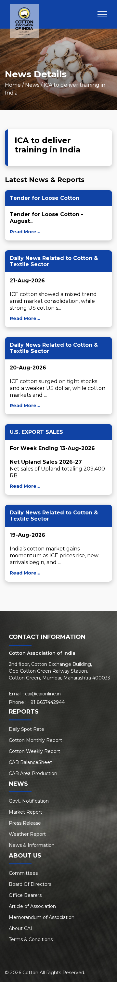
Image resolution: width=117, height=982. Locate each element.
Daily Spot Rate (26, 729)
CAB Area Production (33, 773)
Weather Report (27, 834)
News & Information (32, 845)
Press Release (25, 823)
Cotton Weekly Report (34, 751)
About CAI (20, 928)
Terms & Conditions (31, 939)
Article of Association (32, 906)
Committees (23, 873)
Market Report (25, 812)
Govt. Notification (29, 801)
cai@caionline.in (43, 694)
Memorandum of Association (41, 917)
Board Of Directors (30, 884)
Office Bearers (25, 895)
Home (13, 85)
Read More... (25, 232)
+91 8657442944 (46, 702)
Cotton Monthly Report (35, 740)
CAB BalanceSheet (30, 762)
